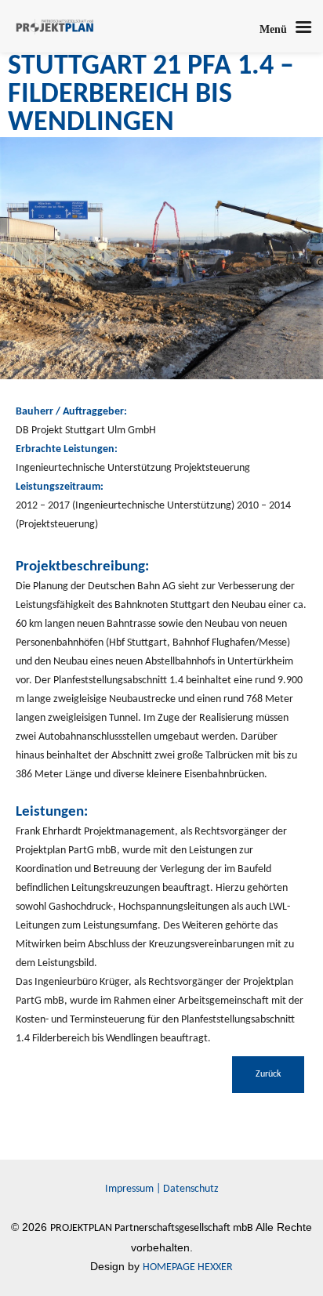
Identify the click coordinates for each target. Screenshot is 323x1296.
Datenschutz (191, 1189)
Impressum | (134, 1189)
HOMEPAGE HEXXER (188, 1267)
